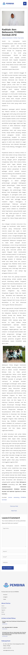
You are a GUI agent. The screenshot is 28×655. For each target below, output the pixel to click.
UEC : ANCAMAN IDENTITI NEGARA (10, 627)
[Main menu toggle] (25, 3)
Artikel (15, 38)
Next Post (14, 510)
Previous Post (14, 506)
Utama (2, 605)
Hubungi (3, 614)
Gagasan (3, 610)
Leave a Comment (7, 38)
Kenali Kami (3, 607)
